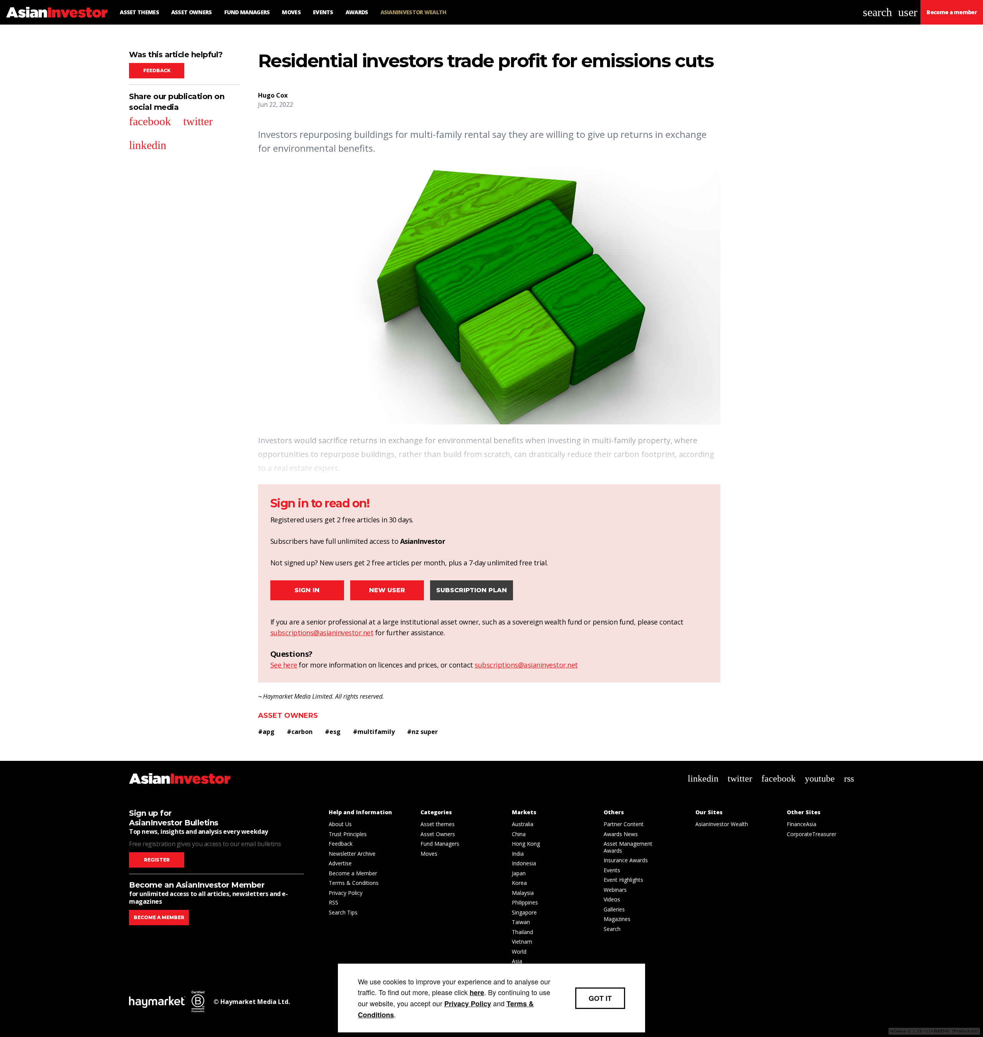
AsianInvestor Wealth (721, 824)
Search (612, 929)
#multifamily (374, 731)
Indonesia (524, 863)
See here (283, 664)
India (518, 853)
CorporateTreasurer (811, 834)
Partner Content (624, 824)
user (907, 12)
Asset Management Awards (628, 847)
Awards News (621, 834)
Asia (517, 961)
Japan (519, 873)
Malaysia (523, 892)
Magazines (617, 919)
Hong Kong (526, 843)
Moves (428, 853)
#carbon (300, 731)
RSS (333, 902)
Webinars (615, 889)
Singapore (524, 912)
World (519, 951)
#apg (266, 731)
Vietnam (522, 941)
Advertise (340, 863)
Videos (612, 899)
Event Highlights (623, 879)
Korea (519, 882)
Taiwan (521, 922)
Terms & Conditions (354, 882)
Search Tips (343, 912)
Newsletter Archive (352, 853)
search (877, 12)
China (519, 834)
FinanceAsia (801, 824)
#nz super (422, 731)
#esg (333, 731)
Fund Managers (439, 843)
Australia (522, 824)
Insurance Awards (626, 860)
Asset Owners (288, 715)
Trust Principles (348, 834)
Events (612, 870)
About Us (340, 824)
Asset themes (437, 824)
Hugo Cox (273, 95)
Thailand (522, 932)
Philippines (525, 902)
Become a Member (353, 873)
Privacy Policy (345, 892)
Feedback (156, 70)
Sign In (307, 590)
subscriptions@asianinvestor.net (322, 632)
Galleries (614, 909)
